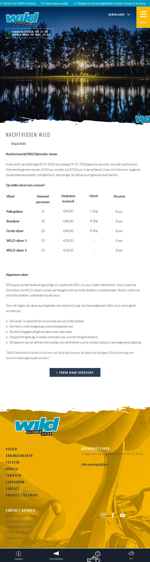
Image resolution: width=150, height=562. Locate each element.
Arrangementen (19, 456)
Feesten (13, 462)
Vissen (11, 449)
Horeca (12, 469)
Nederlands (117, 14)
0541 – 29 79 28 (17, 532)
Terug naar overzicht (76, 372)
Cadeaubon (15, 482)
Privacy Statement (22, 495)
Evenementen (143, 75)
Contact (13, 489)
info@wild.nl (14, 538)
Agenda (143, 91)
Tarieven (13, 475)
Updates (143, 58)
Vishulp (143, 109)
